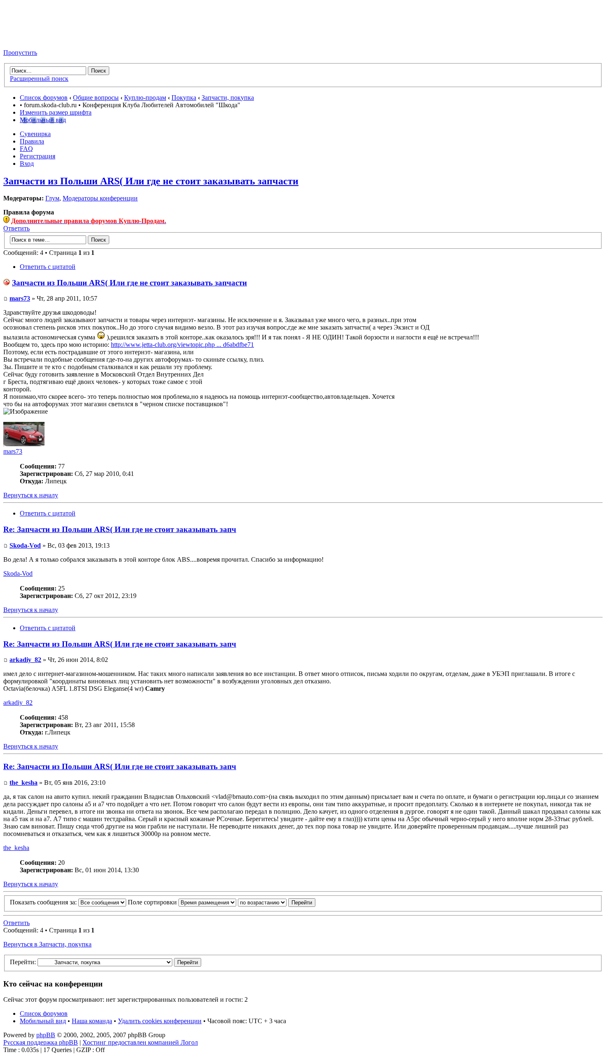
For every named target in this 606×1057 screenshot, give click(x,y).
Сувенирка (35, 133)
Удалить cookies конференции (160, 1020)
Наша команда (92, 1020)
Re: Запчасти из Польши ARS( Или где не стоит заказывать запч (119, 529)
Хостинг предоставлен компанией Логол (140, 1042)
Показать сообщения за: (44, 902)
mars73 (19, 298)
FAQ (26, 148)
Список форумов (44, 97)
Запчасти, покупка (228, 97)
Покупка (183, 97)
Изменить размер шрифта (56, 112)
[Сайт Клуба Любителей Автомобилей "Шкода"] (44, 38)
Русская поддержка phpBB (40, 1042)
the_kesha (23, 782)
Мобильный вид (43, 119)
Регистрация (37, 156)
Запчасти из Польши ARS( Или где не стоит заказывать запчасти (150, 181)
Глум (52, 198)
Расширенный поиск (39, 78)
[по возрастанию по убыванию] (276, 902)
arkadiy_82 (25, 659)
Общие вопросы (96, 97)
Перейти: (23, 961)
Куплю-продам (145, 97)
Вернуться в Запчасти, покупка (47, 944)
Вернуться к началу (30, 495)
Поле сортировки (153, 902)
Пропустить (20, 52)
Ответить (16, 228)
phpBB (45, 1034)
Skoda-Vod (25, 545)
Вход (27, 163)
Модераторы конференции (100, 198)
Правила (32, 141)
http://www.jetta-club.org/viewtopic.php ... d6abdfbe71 (182, 344)
